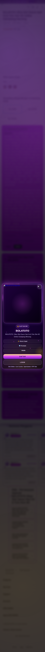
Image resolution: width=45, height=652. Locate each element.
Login (22, 362)
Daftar (22, 356)
